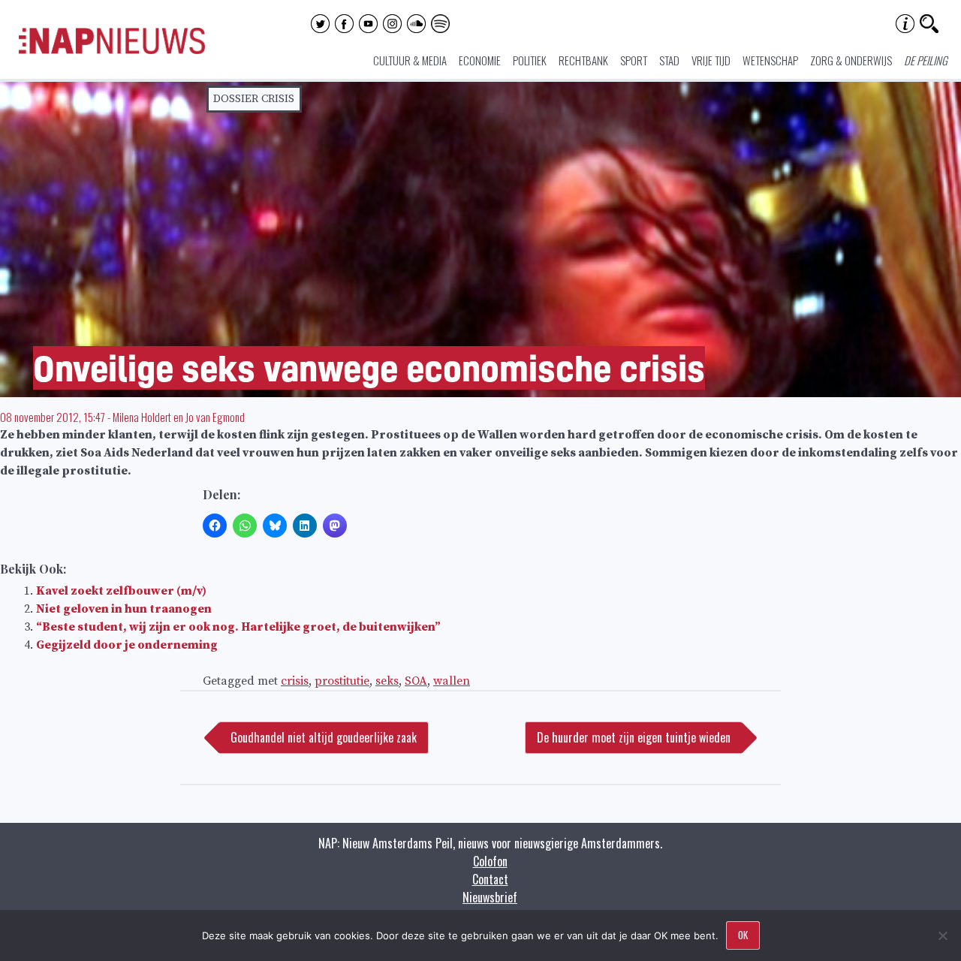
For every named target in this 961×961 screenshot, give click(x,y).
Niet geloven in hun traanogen (124, 608)
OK (743, 934)
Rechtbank (583, 60)
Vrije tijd (711, 60)
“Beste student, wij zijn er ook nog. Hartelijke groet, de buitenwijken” (238, 626)
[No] (942, 935)
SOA (416, 680)
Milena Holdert (142, 416)
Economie (480, 60)
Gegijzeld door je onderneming (127, 644)
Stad (669, 60)
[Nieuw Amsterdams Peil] (112, 50)
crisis (295, 680)
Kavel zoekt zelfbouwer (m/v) (121, 590)
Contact (490, 879)
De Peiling (925, 60)
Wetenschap (770, 60)
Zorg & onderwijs (851, 60)
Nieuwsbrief (489, 897)
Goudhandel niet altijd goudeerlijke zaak (323, 737)
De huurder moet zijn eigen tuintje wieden (634, 737)
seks (387, 680)
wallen (451, 680)
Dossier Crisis (253, 99)
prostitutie (342, 680)
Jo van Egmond (215, 416)
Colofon (490, 861)
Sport (633, 60)
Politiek (530, 60)
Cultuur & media (410, 60)
